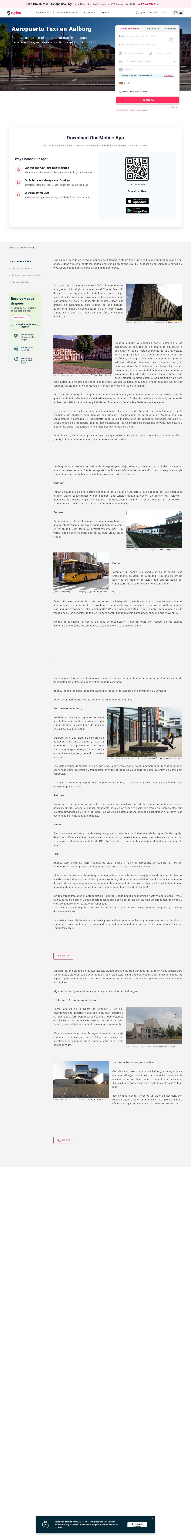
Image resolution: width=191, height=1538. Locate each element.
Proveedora (89, 12)
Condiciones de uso (139, 110)
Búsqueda (147, 99)
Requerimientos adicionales (135, 92)
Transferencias (43, 12)
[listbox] (153, 12)
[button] (122, 83)
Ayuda (142, 13)
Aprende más (19, 318)
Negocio (105, 12)
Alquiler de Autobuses (67, 12)
